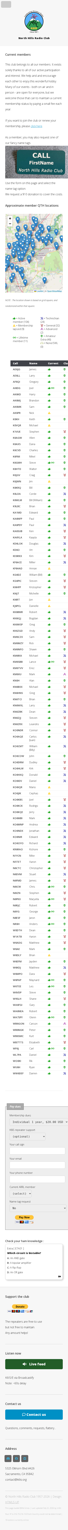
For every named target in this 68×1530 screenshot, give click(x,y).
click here (36, 126)
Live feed (36, 1364)
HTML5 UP (12, 1502)
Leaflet (39, 291)
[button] (20, 271)
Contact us (36, 1414)
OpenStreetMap (54, 291)
